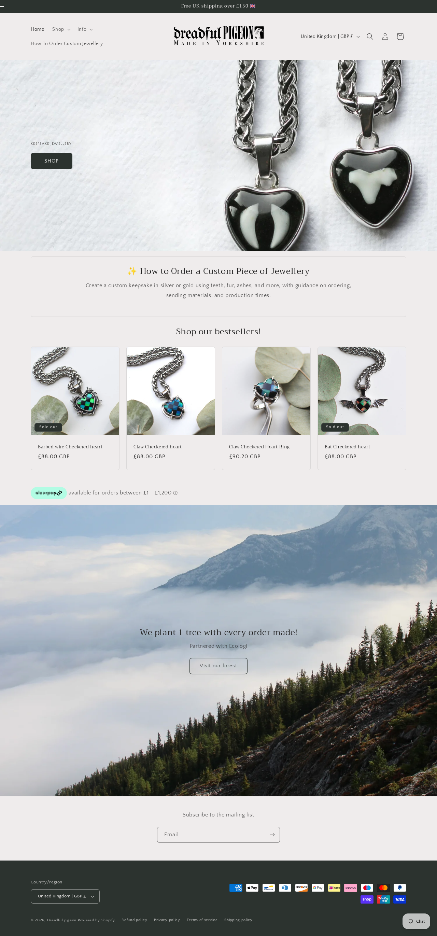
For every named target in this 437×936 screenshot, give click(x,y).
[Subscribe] (272, 835)
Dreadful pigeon (62, 920)
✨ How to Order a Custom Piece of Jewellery (218, 271)
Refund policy (134, 920)
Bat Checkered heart (347, 447)
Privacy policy (167, 920)
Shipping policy (238, 920)
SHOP (51, 161)
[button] (60, 29)
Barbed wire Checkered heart (70, 447)
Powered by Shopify (96, 920)
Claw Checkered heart (157, 447)
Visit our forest (218, 666)
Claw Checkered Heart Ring (259, 447)
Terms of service (202, 920)
